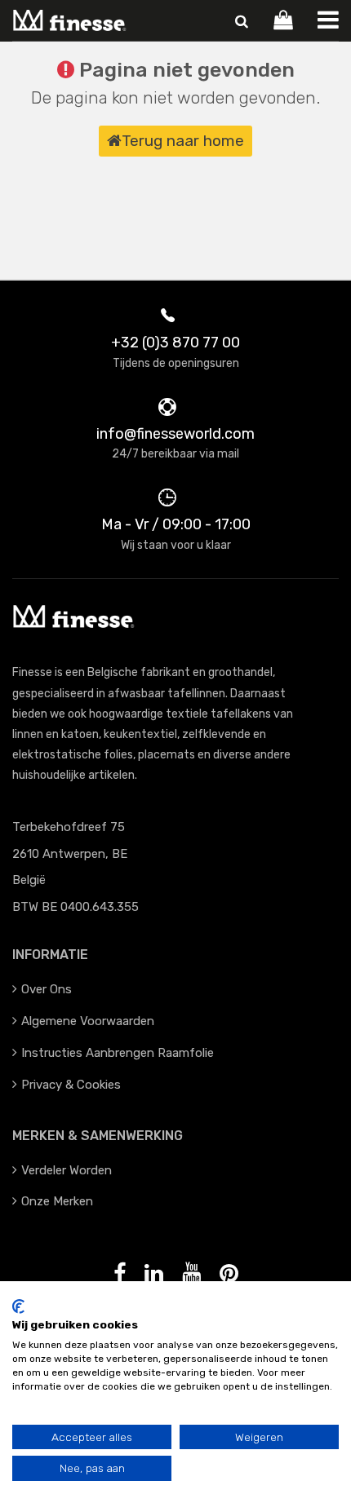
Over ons (46, 989)
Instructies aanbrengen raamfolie (117, 1052)
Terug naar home (183, 140)
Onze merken (57, 1201)
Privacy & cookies (71, 1084)
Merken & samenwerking (97, 1135)
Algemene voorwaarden (87, 1021)
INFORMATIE (50, 954)
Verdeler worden (66, 1170)
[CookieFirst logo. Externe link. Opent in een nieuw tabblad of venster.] (18, 1306)
